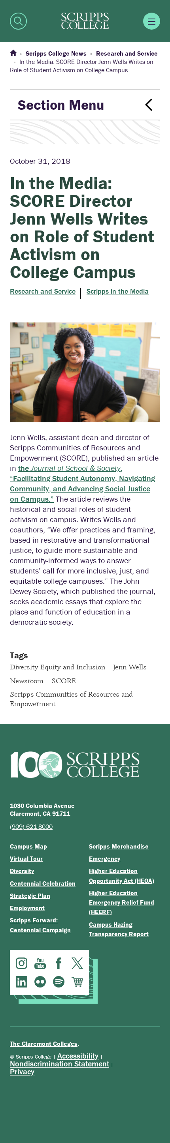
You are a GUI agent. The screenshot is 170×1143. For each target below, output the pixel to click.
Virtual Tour (26, 858)
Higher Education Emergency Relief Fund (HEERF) (121, 902)
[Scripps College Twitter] (77, 963)
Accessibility (77, 1056)
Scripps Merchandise (119, 846)
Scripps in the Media (118, 291)
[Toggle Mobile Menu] (151, 21)
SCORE (63, 680)
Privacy (22, 1071)
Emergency (104, 858)
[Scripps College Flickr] (40, 982)
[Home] (13, 53)
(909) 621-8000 (31, 826)
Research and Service (43, 291)
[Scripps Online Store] (77, 982)
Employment (27, 908)
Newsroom (26, 680)
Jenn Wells (130, 666)
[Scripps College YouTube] (40, 963)
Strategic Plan (30, 895)
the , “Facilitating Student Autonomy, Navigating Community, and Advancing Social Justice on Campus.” (82, 483)
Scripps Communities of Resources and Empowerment (71, 698)
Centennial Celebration (43, 883)
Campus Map (28, 846)
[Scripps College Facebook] (59, 963)
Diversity (22, 871)
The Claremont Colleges (43, 1043)
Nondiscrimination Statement (59, 1063)
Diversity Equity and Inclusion (57, 666)
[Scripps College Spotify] (59, 982)
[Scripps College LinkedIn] (21, 982)
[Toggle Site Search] (18, 21)
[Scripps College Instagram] (21, 963)
